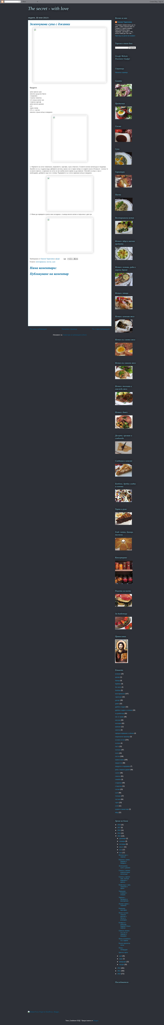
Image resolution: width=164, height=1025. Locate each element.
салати (117, 773)
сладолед (118, 786)
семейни (118, 779)
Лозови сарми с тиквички (124, 904)
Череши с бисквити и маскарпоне (123, 899)
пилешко (118, 750)
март (121, 959)
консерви (118, 723)
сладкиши (118, 783)
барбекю (118, 684)
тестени (117, 799)
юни (120, 852)
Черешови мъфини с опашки (123, 893)
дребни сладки (120, 707)
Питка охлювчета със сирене (124, 939)
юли (120, 850)
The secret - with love (48, 8)
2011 (119, 971)
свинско (117, 776)
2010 (119, 974)
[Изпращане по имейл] (68, 259)
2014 (119, 833)
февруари (122, 962)
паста (117, 746)
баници (117, 680)
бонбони (118, 690)
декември (122, 838)
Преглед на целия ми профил (125, 36)
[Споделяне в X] (73, 259)
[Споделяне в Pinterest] (77, 259)
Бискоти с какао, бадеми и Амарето (124, 861)
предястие (118, 763)
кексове (117, 720)
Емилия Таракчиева (124, 22)
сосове (117, 789)
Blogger (95, 1020)
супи (53, 262)
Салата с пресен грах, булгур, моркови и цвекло (124, 879)
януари (121, 964)
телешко (118, 796)
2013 (119, 836)
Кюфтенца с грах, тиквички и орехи (125, 886)
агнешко (118, 674)
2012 (119, 968)
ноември (122, 841)
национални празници (122, 736)
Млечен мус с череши (123, 856)
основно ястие (120, 740)
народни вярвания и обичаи (124, 733)
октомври (122, 844)
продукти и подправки (122, 766)
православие (119, 760)
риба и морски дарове (122, 769)
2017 (119, 827)
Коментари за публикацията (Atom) (75, 335)
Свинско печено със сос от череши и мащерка (124, 933)
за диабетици (119, 713)
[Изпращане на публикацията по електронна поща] (64, 259)
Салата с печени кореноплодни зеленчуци (124, 872)
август (121, 847)
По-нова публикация (38, 329)
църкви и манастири (122, 809)
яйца (116, 812)
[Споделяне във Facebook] (75, 259)
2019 (119, 825)
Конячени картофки (123, 909)
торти (117, 802)
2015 (119, 830)
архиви (117, 677)
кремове (118, 727)
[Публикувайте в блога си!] (71, 259)
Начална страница (69, 329)
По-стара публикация (101, 329)
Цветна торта (123, 952)
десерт (117, 700)
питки (117, 753)
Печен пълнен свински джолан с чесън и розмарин (123, 916)
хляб (116, 806)
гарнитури (118, 697)
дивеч (117, 703)
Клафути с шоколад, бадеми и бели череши (124, 925)
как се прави (119, 717)
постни (49, 262)
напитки (117, 730)
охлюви (117, 743)
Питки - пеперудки (123, 948)
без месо (118, 687)
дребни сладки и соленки (123, 710)
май (120, 956)
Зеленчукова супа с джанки (124, 867)
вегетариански (41, 262)
